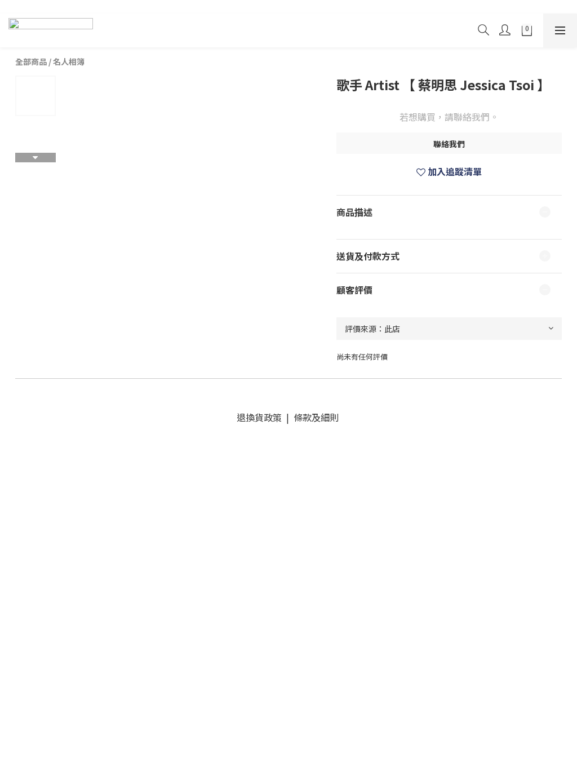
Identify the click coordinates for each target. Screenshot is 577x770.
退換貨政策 (261, 417)
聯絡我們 (449, 143)
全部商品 (31, 61)
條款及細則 (315, 417)
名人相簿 (69, 61)
